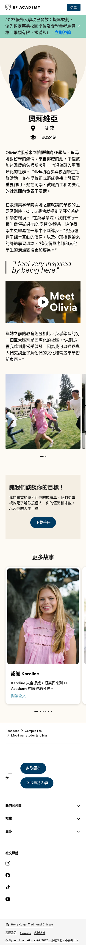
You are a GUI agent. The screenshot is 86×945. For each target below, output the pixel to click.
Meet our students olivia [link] (29, 735)
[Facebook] (43, 875)
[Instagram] (43, 863)
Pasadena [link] (12, 731)
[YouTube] (43, 899)
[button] (78, 26)
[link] (23, 7)
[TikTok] (43, 887)
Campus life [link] (33, 731)
